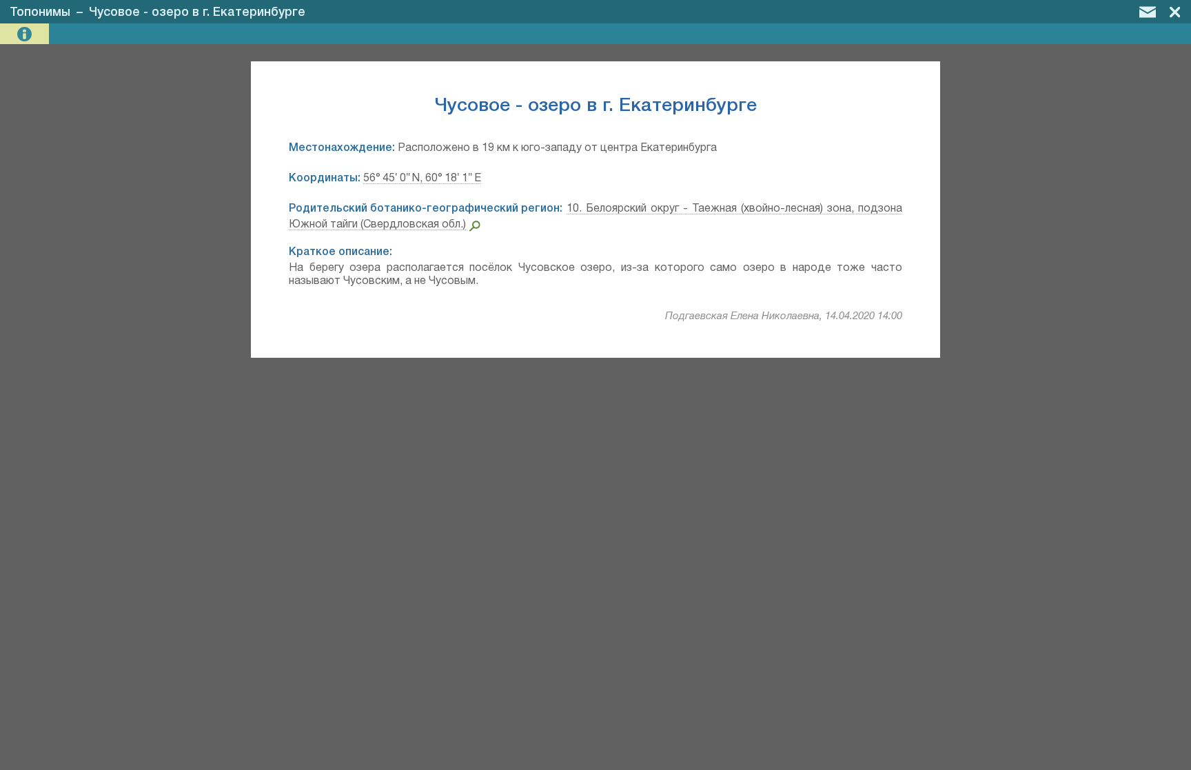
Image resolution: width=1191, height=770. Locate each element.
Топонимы (40, 12)
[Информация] (26, 34)
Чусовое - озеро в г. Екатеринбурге (197, 12)
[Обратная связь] (1147, 11)
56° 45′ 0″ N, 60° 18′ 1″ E (422, 178)
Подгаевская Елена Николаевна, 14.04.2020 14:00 (783, 316)
